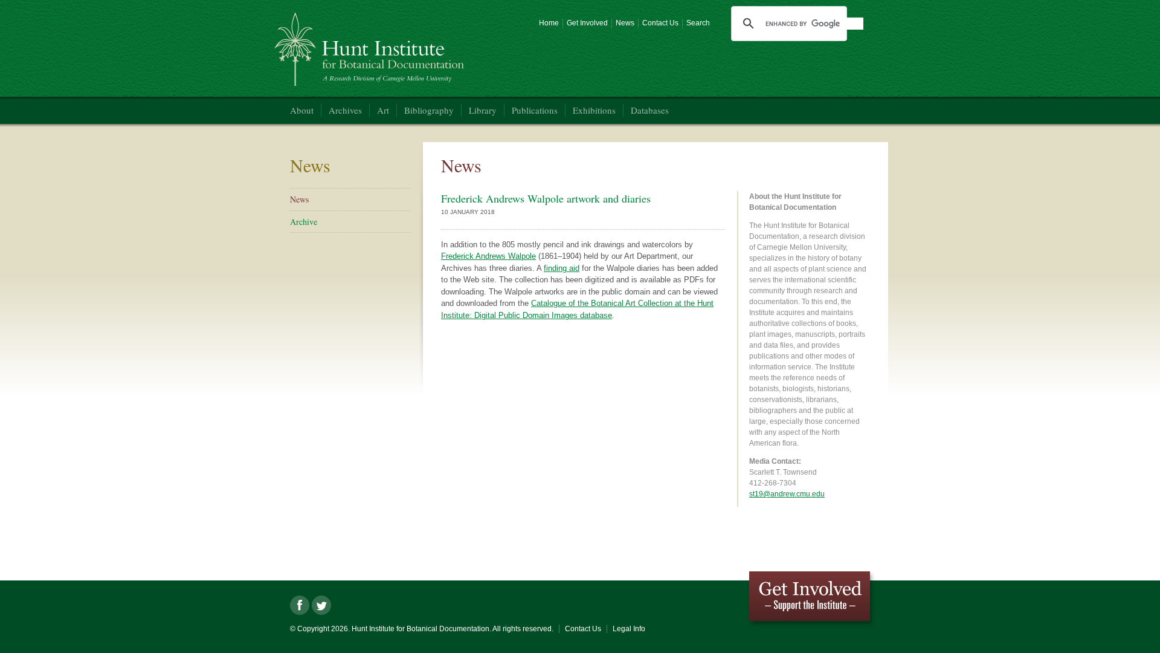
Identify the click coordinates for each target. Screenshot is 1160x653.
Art (383, 110)
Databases (650, 110)
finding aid (561, 268)
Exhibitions (594, 110)
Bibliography (429, 110)
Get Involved (587, 23)
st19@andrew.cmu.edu (787, 494)
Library (483, 110)
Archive (303, 221)
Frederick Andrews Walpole (488, 256)
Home (549, 23)
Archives (345, 110)
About (302, 110)
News (625, 23)
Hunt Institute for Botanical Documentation (371, 44)
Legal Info (629, 629)
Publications (535, 110)
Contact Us (660, 23)
